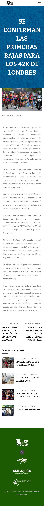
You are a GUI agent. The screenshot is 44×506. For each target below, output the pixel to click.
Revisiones (34, 374)
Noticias (19, 115)
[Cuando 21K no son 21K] (8, 410)
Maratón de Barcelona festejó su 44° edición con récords (10, 333)
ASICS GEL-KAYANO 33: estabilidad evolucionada (27, 381)
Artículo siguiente (32, 323)
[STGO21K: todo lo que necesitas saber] (8, 362)
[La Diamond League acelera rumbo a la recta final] (8, 394)
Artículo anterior (11, 323)
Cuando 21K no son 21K (28, 409)
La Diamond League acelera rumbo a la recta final (27, 397)
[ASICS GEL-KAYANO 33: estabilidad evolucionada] (8, 378)
